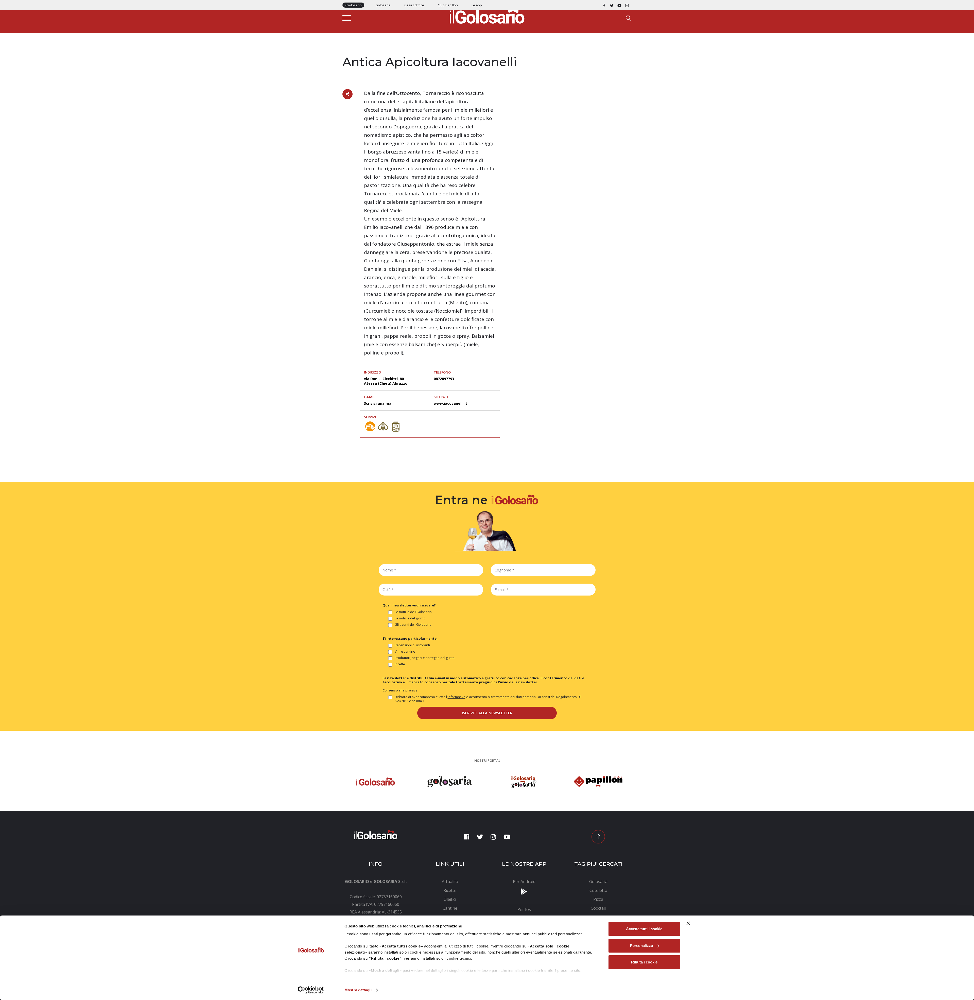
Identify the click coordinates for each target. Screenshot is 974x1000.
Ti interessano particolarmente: (410, 638)
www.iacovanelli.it (450, 403)
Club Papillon (448, 5)
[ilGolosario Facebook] (604, 5)
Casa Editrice (414, 5)
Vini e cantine (405, 651)
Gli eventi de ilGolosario (413, 624)
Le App (477, 5)
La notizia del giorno (410, 618)
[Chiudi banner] (688, 923)
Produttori (353, 51)
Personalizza (641, 945)
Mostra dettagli (358, 990)
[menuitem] (450, 881)
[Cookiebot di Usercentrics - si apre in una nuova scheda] (311, 990)
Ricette (400, 664)
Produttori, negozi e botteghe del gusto (425, 658)
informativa (456, 696)
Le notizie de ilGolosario (413, 612)
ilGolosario (353, 5)
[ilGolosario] (487, 15)
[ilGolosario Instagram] (627, 5)
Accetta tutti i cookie (644, 929)
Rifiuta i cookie (644, 962)
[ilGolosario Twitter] (612, 5)
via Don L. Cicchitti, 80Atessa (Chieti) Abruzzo (385, 381)
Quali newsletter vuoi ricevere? (409, 605)
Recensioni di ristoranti (412, 645)
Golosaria (383, 5)
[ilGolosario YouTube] (619, 5)
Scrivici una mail (378, 403)
